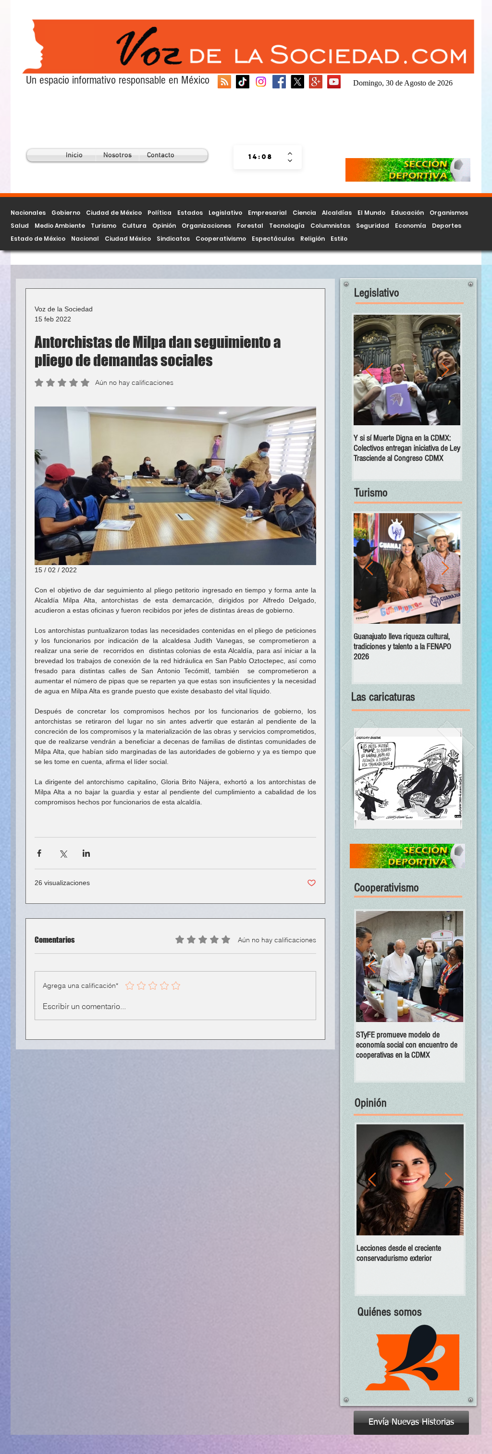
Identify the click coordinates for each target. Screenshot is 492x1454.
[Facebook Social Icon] (279, 81)
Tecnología (287, 225)
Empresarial (267, 212)
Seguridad (372, 225)
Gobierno (65, 212)
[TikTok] (242, 81)
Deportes (446, 225)
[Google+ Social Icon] (315, 81)
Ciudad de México (114, 212)
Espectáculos (273, 238)
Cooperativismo (221, 238)
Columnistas (330, 225)
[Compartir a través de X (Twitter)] (62, 853)
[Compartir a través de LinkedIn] (86, 853)
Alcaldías (337, 212)
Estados (190, 212)
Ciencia (304, 212)
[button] (408, 778)
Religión (312, 238)
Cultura (134, 225)
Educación (407, 212)
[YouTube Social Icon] (334, 81)
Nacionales (28, 212)
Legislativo (225, 212)
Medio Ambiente (60, 225)
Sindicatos (173, 238)
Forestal (250, 225)
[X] (297, 81)
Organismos (449, 212)
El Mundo (371, 212)
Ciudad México (128, 238)
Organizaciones (206, 225)
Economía (410, 225)
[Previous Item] (369, 370)
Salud (20, 225)
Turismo (103, 225)
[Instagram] (261, 81)
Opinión (164, 225)
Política (160, 212)
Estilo (339, 238)
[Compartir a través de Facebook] (39, 853)
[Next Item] (445, 370)
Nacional (85, 238)
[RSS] (224, 81)
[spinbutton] (261, 157)
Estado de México (38, 238)
